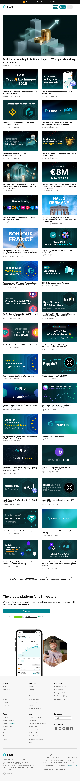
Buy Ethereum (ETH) (61, 690)
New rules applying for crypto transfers (18, 376)
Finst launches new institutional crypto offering (57, 532)
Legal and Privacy (72, 765)
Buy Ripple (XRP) (59, 693)
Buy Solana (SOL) (60, 699)
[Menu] (76, 7)
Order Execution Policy (36, 736)
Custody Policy (34, 733)
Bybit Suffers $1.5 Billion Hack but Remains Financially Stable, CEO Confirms (58, 315)
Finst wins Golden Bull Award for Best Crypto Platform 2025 (59, 154)
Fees (4, 696)
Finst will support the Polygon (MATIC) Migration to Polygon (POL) (56, 468)
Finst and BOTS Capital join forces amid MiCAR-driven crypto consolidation (57, 123)
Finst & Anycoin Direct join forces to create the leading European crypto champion (20, 406)
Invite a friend (7, 726)
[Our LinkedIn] (63, 728)
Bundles (31, 686)
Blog (4, 736)
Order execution (34, 699)
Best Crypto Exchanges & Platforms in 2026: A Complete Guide (20, 92)
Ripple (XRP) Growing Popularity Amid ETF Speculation (58, 501)
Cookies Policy (33, 730)
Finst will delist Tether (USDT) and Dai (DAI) (20, 345)
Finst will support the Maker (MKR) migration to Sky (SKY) (59, 251)
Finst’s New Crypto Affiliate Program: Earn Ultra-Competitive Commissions (58, 346)
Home (5, 686)
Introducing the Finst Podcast (53, 436)
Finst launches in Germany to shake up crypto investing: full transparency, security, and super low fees (59, 219)
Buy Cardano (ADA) (60, 696)
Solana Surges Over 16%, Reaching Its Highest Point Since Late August (56, 406)
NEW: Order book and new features (55, 283)
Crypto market (33, 696)
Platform (5, 693)
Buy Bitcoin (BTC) (60, 686)
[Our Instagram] (67, 728)
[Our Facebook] (71, 728)
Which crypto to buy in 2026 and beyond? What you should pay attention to (39, 60)
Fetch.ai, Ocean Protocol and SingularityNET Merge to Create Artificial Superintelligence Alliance (59, 563)
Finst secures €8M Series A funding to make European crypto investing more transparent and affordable (59, 186)
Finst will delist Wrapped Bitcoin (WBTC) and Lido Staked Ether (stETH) (20, 315)
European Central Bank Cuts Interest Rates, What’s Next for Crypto (20, 437)
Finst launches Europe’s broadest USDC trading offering (57, 92)
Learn (5, 739)
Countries (6, 705)
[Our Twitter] (55, 728)
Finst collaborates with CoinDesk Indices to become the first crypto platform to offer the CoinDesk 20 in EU (20, 469)
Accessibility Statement (36, 739)
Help (4, 730)
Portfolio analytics (34, 702)
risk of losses (30, 578)
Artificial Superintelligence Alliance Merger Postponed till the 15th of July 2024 (20, 563)
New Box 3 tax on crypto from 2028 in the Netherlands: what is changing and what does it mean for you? (20, 186)
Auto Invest (32, 693)
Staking (31, 690)
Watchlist (32, 705)
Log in (55, 7)
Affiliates (6, 733)
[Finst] (8, 7)
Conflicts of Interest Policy (37, 723)
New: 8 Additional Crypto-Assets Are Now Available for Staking (19, 218)
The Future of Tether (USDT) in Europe (18, 531)
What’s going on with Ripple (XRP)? (55, 376)
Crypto (5, 699)
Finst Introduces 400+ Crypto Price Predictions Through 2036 (16, 154)
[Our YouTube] (59, 728)
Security (5, 702)
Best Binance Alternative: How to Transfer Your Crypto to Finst (19, 123)
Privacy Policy (33, 726)
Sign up (62, 7)
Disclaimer (32, 742)
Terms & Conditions (35, 717)
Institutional (6, 690)
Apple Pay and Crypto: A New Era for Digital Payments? (20, 501)
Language (58, 714)
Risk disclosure (33, 720)
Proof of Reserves (9, 720)
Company (6, 717)
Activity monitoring (35, 708)
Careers (8, 723)
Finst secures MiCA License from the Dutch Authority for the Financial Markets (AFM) (20, 284)
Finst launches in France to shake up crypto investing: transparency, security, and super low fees (20, 252)
